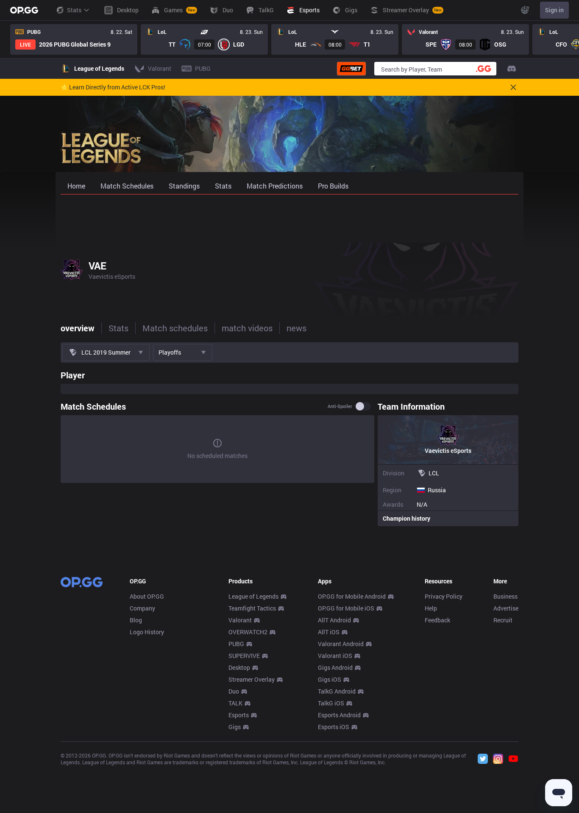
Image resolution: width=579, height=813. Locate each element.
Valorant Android (341, 644)
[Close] (513, 87)
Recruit (502, 620)
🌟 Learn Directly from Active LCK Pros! (113, 87)
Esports (238, 715)
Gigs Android (335, 667)
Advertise (505, 608)
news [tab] (296, 327)
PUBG (236, 644)
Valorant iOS (335, 656)
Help (431, 608)
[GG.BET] (351, 68)
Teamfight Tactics (252, 608)
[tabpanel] (289, 446)
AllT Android (334, 620)
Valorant (240, 620)
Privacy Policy (443, 596)
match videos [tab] (247, 327)
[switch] (363, 406)
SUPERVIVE (244, 656)
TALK (235, 703)
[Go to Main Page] (24, 10)
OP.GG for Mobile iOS (346, 608)
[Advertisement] (289, 217)
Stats (74, 10)
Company (142, 608)
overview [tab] (78, 327)
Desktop (239, 667)
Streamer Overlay (251, 679)
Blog (136, 620)
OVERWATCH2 (247, 632)
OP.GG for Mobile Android (352, 596)
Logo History (147, 632)
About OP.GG (147, 596)
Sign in (554, 10)
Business (505, 596)
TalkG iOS (331, 703)
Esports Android (339, 715)
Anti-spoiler (340, 406)
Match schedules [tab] (175, 327)
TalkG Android (337, 691)
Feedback (437, 620)
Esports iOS (333, 727)
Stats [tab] (118, 327)
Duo (233, 691)
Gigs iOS (329, 679)
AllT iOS (329, 632)
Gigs (234, 727)
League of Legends (253, 596)
